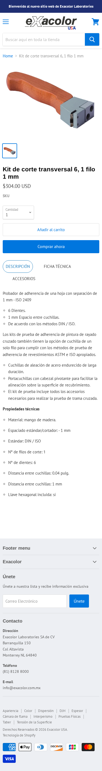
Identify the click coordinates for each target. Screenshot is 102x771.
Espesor (77, 710)
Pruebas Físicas (69, 716)
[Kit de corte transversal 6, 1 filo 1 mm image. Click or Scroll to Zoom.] (51, 101)
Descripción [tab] (18, 266)
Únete (79, 601)
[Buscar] (92, 39)
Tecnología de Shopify (19, 735)
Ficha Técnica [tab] (57, 266)
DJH (63, 710)
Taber (7, 722)
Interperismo (42, 716)
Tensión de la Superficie (34, 722)
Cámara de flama (15, 716)
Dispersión (46, 710)
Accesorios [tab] (24, 278)
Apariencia (10, 710)
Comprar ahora (51, 246)
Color (28, 710)
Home (8, 56)
